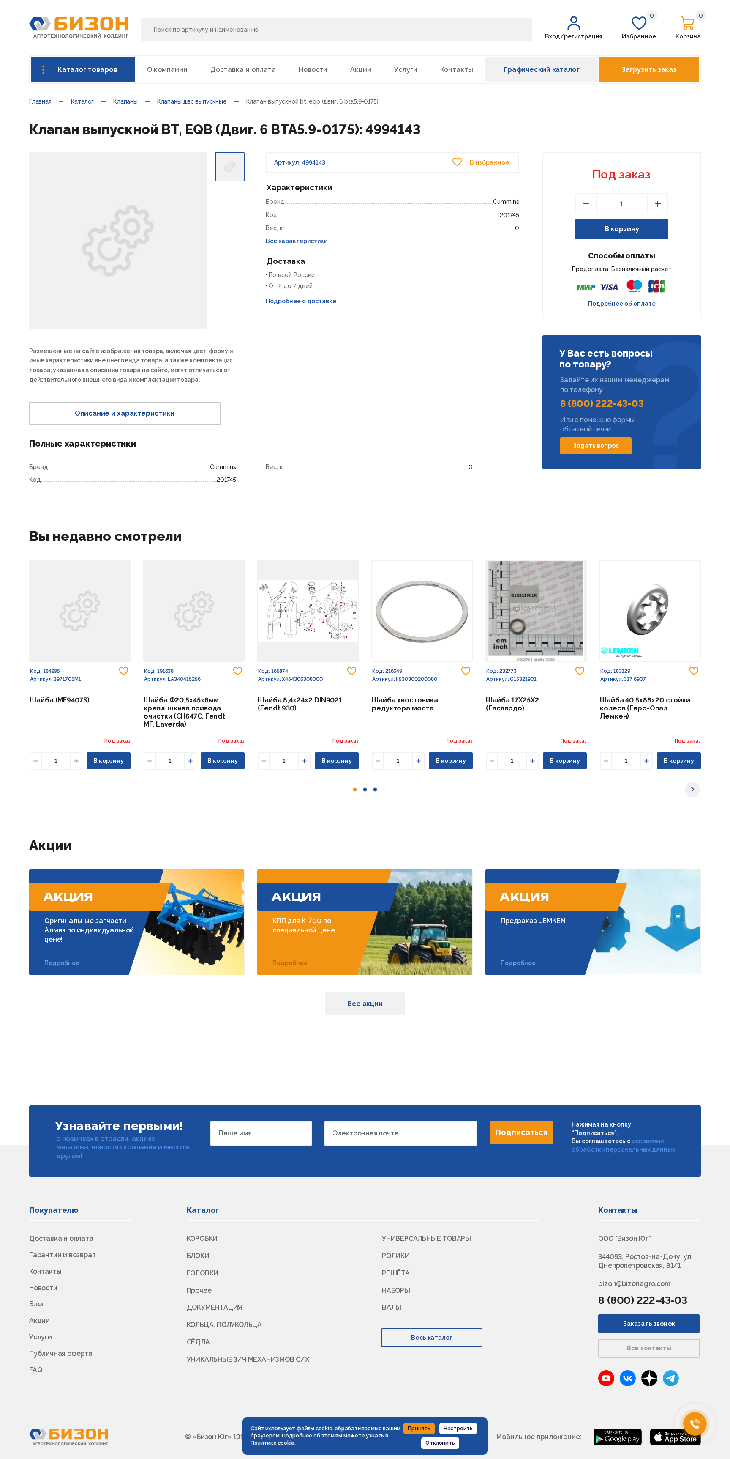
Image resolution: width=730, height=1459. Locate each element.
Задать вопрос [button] (596, 445)
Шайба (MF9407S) (60, 700)
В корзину (622, 229)
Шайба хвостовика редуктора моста (405, 704)
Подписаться (522, 1132)
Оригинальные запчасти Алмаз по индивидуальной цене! (89, 930)
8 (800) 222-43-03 (602, 403)
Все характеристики (296, 241)
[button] (573, 27)
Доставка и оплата (243, 70)
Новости (313, 70)
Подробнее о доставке (301, 301)
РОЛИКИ (396, 1256)
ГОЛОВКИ (203, 1273)
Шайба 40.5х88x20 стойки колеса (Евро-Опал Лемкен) (645, 708)
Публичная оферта (61, 1353)
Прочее (199, 1290)
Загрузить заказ (648, 70)
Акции (360, 70)
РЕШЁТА (396, 1273)
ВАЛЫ (391, 1307)
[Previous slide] (37, 789)
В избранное (489, 162)
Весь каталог (432, 1337)
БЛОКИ (198, 1256)
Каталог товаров (87, 70)
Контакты (456, 70)
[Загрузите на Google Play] (618, 1436)
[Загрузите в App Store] (675, 1436)
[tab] (355, 789)
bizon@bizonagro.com (634, 1284)
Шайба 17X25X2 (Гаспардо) (512, 704)
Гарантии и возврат (62, 1255)
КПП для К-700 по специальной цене (303, 925)
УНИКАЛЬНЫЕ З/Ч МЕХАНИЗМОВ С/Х (248, 1359)
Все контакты (649, 1348)
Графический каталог (542, 70)
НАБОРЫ (396, 1290)
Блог (36, 1304)
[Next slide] (692, 789)
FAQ (35, 1370)
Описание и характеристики (124, 413)
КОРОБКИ (202, 1238)
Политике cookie (272, 1443)
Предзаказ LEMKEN (533, 921)
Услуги (405, 70)
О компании (167, 70)
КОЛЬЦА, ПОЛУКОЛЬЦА (224, 1325)
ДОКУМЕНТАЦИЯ (214, 1307)
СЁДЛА (198, 1342)
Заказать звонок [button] (649, 1323)
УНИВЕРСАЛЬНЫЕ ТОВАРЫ (426, 1238)
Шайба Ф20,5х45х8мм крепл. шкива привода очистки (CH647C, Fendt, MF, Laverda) (185, 712)
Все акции (365, 1004)
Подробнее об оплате (622, 303)
